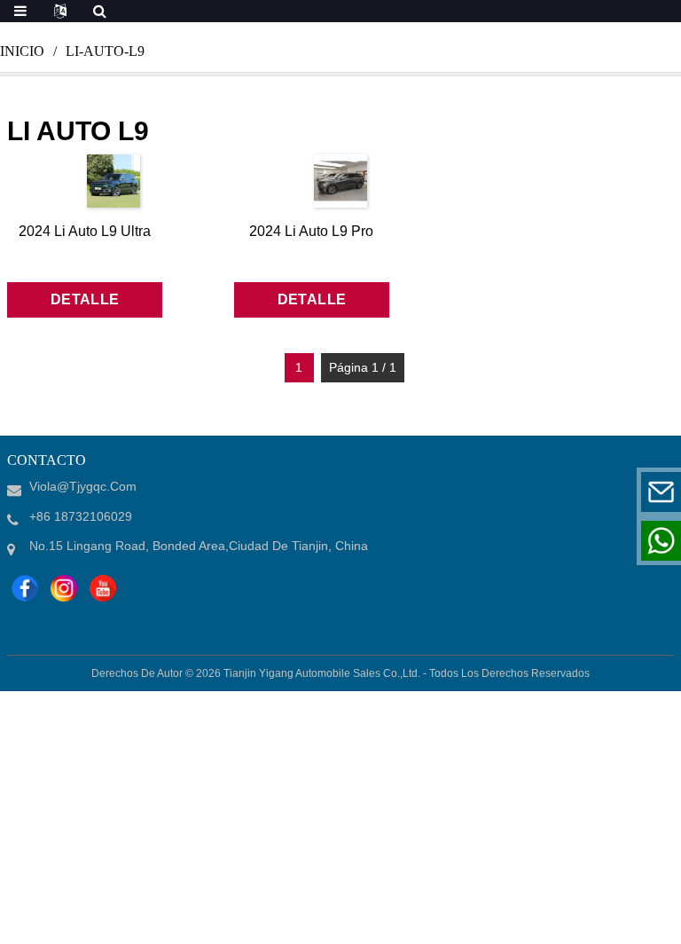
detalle (85, 299)
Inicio (22, 51)
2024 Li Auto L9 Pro (311, 231)
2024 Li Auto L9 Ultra (85, 231)
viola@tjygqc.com (551, 492)
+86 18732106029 (551, 540)
